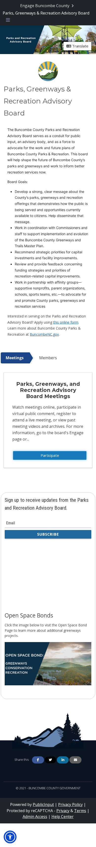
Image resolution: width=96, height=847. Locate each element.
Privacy (62, 810)
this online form (65, 322)
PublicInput (43, 804)
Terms (80, 810)
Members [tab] (48, 357)
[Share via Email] (75, 759)
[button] (10, 837)
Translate (79, 45)
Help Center (62, 816)
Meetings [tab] (15, 357)
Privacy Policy (70, 804)
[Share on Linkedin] (63, 759)
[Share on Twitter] (50, 760)
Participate (50, 455)
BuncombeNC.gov (44, 334)
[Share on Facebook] (38, 759)
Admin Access (35, 816)
